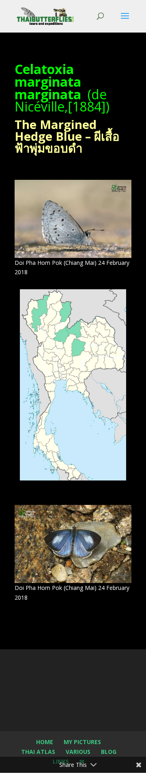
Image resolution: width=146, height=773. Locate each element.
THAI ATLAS (38, 752)
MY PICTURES (82, 742)
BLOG (108, 752)
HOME (44, 742)
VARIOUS (78, 752)
